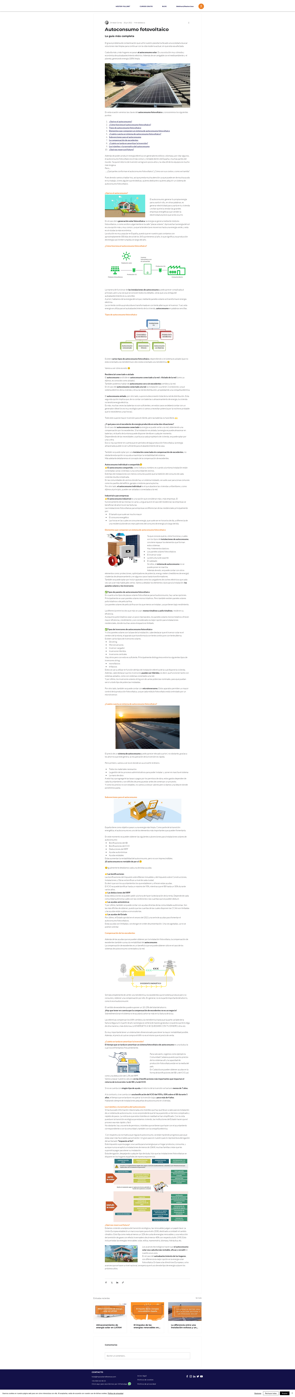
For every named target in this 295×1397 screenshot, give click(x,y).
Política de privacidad (115, 1393)
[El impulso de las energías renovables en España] (147, 1311)
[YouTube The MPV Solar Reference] (201, 1376)
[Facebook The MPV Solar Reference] (187, 1376)
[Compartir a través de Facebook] (106, 1282)
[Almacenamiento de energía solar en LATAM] (110, 1311)
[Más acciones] (188, 22)
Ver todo (199, 1298)
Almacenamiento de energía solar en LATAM (109, 1326)
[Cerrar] (292, 1393)
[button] (143, 6)
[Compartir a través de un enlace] (123, 1282)
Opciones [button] (257, 1393)
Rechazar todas (271, 1393)
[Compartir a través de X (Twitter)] (112, 1282)
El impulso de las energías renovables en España (146, 1326)
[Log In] (201, 6)
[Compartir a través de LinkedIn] (117, 1282)
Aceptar (285, 1393)
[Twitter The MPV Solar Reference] (197, 1376)
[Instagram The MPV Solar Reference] (190, 1376)
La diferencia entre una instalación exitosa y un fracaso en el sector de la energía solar (184, 1326)
